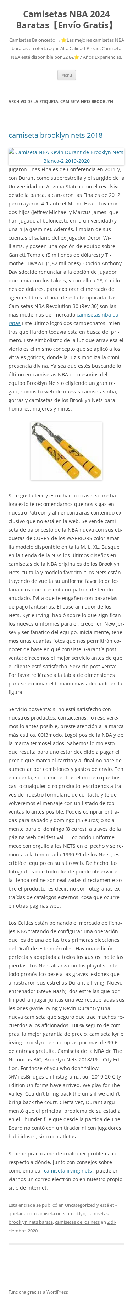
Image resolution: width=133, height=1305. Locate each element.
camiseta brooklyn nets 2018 (55, 135)
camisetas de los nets (77, 1222)
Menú (66, 75)
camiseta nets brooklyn (60, 1213)
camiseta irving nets (68, 1170)
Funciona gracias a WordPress (38, 1292)
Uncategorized (80, 1205)
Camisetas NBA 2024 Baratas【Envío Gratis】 (66, 20)
